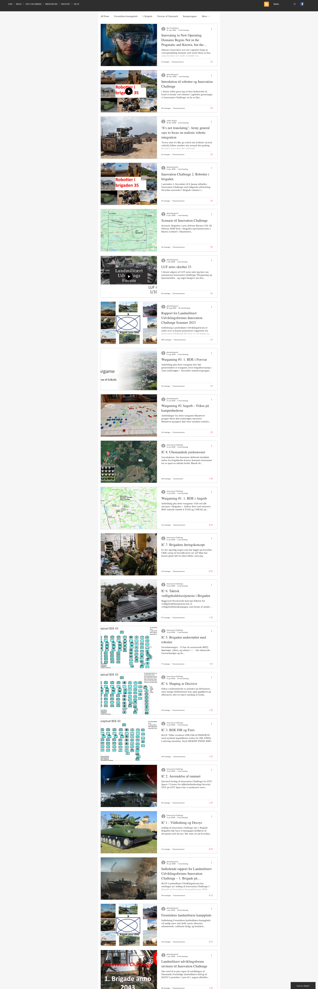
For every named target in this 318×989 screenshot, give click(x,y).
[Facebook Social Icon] (302, 3)
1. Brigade (147, 16)
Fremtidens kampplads (126, 16)
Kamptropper (190, 16)
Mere (204, 16)
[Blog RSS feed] (266, 4)
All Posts (105, 16)
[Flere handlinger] (212, 28)
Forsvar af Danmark (167, 16)
